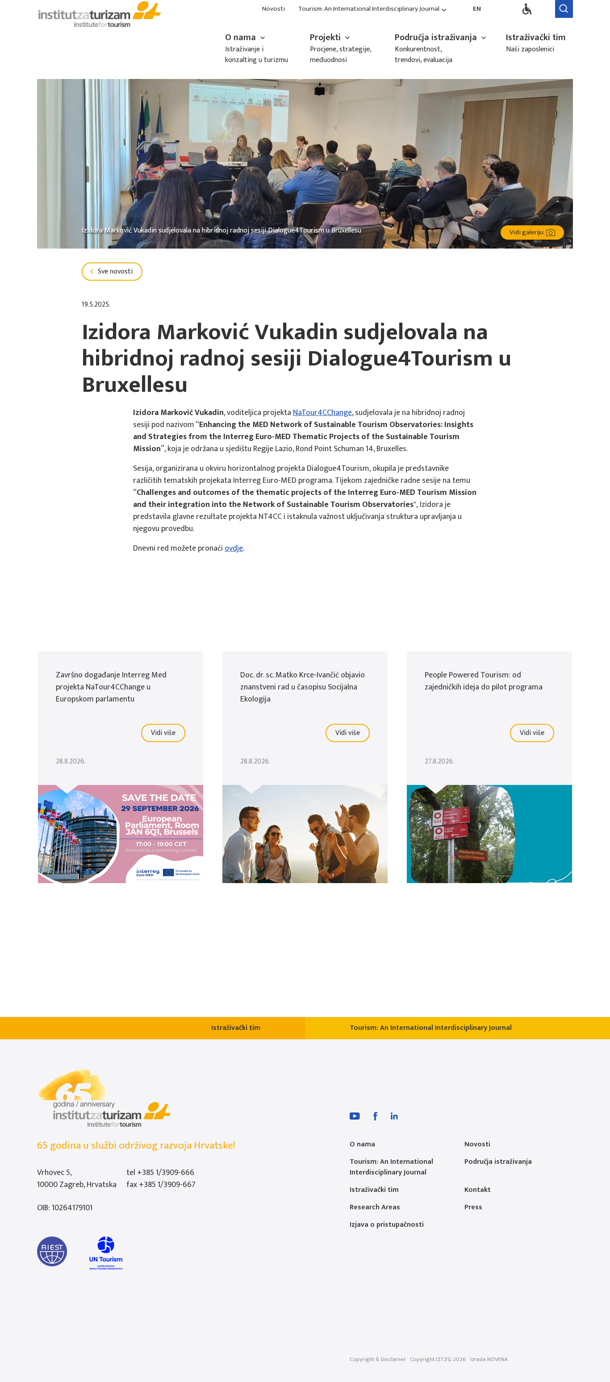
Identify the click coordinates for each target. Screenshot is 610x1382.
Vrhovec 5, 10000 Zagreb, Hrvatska (77, 1178)
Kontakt (477, 1190)
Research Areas (375, 1207)
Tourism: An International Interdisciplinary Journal (368, 9)
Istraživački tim (536, 37)
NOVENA (497, 1359)
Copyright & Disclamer (378, 1359)
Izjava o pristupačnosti (387, 1225)
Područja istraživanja (437, 37)
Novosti (273, 9)
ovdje (234, 548)
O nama (241, 37)
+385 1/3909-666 (165, 1172)
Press (473, 1207)
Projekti (326, 37)
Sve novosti (114, 272)
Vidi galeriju (528, 232)
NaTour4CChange (322, 412)
